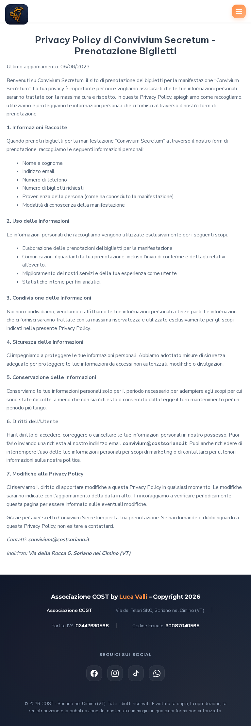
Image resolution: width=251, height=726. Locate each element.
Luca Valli (133, 596)
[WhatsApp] (157, 673)
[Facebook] (94, 673)
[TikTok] (136, 673)
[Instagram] (115, 673)
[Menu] (239, 11)
